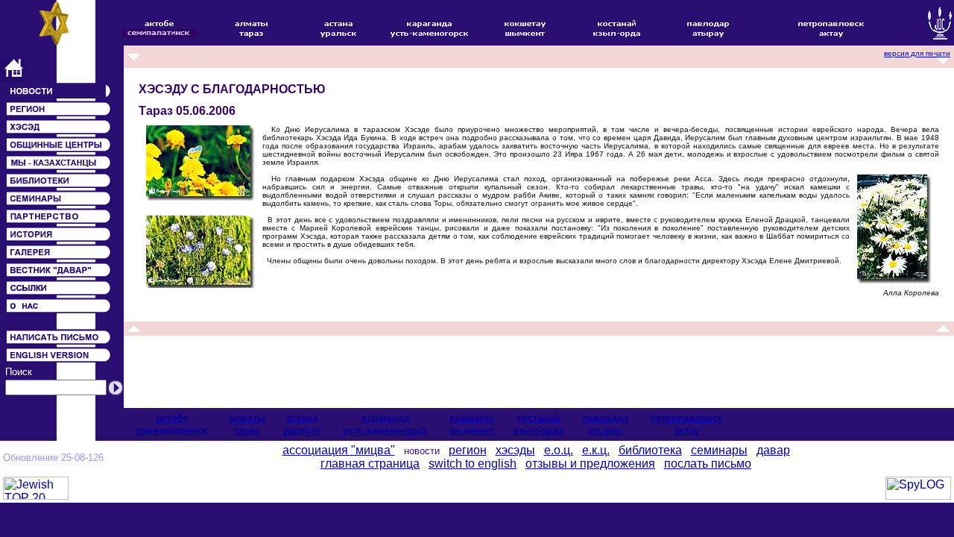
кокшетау (471, 418)
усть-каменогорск (385, 430)
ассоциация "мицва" (338, 450)
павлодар (605, 418)
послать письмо (707, 463)
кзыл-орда (538, 430)
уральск (301, 430)
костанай (538, 418)
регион (468, 450)
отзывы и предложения (590, 463)
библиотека (650, 450)
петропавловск (686, 418)
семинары (719, 450)
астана (302, 418)
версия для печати (917, 53)
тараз (246, 430)
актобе (172, 418)
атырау (605, 430)
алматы (247, 418)
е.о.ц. (558, 450)
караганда (385, 418)
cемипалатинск (171, 430)
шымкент (471, 430)
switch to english (473, 463)
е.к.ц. (596, 450)
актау (686, 430)
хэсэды (515, 450)
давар (773, 450)
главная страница (370, 463)
